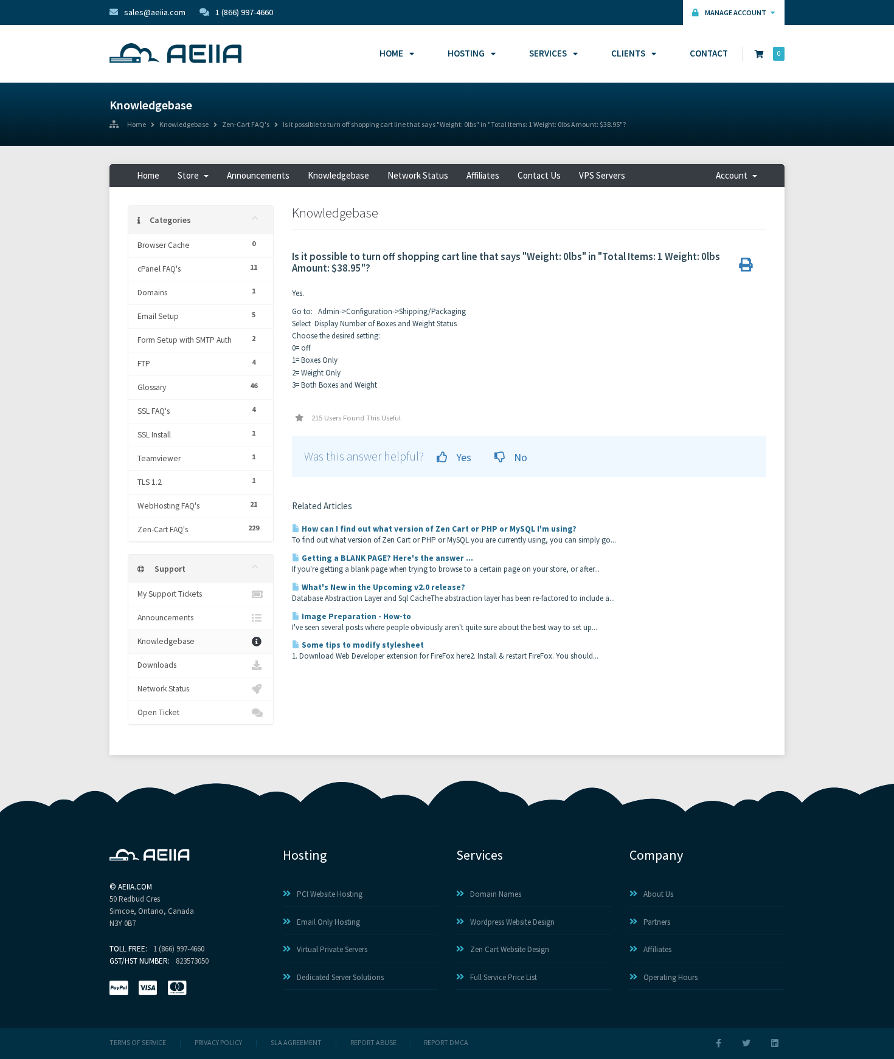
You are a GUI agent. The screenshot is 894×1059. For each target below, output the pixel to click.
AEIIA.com (135, 887)
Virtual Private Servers (332, 949)
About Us (658, 894)
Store (190, 175)
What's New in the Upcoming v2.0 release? (382, 587)
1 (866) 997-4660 (244, 12)
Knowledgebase (184, 125)
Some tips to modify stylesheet (362, 645)
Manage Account (736, 12)
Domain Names (495, 894)
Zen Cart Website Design (509, 949)
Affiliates (482, 175)
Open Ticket (158, 712)
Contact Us (539, 175)
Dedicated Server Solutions (340, 977)
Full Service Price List (503, 977)
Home (391, 53)
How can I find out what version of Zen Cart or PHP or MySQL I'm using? (438, 529)
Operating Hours (670, 977)
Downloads (156, 665)
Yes (462, 457)
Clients (628, 53)
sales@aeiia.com (154, 12)
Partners (656, 922)
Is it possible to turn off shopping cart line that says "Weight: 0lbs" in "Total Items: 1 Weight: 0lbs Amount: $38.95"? (454, 125)
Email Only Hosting (328, 922)
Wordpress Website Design (512, 922)
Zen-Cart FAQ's (245, 125)
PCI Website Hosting (329, 894)
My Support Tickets (169, 594)
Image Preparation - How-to (355, 616)
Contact (709, 53)
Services (548, 53)
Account (733, 175)
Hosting (466, 53)
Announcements (258, 175)
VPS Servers (602, 175)
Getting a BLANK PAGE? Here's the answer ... (386, 558)
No (519, 457)
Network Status (417, 175)
